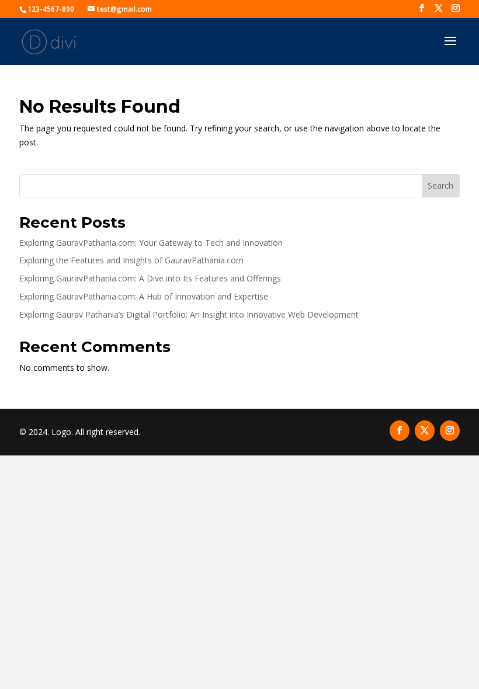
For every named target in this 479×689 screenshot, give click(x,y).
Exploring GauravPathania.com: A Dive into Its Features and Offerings (150, 278)
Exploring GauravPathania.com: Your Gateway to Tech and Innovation (151, 242)
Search (440, 185)
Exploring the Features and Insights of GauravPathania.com (131, 260)
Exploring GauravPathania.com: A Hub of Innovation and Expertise (143, 296)
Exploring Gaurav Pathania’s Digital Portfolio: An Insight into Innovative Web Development (189, 314)
